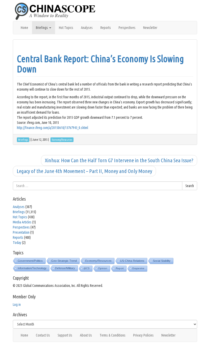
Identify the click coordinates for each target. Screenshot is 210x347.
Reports (105, 28)
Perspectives (127, 28)
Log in (17, 304)
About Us (86, 335)
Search (189, 186)
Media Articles (22, 222)
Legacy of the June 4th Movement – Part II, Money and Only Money (84, 171)
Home (24, 28)
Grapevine (138, 268)
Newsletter (150, 28)
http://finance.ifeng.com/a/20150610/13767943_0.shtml (52, 128)
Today (17, 243)
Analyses (87, 28)
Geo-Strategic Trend (64, 260)
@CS (86, 268)
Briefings (42, 28)
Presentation (21, 232)
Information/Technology (32, 268)
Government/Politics (30, 260)
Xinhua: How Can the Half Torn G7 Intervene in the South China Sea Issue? (119, 160)
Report (120, 268)
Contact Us (43, 335)
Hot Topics (66, 28)
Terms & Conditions (112, 335)
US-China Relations (132, 260)
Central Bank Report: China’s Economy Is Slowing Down (100, 63)
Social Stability (162, 260)
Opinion (102, 268)
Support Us (65, 335)
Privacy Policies (143, 335)
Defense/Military (65, 268)
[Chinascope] (57, 11)
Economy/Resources (98, 260)
